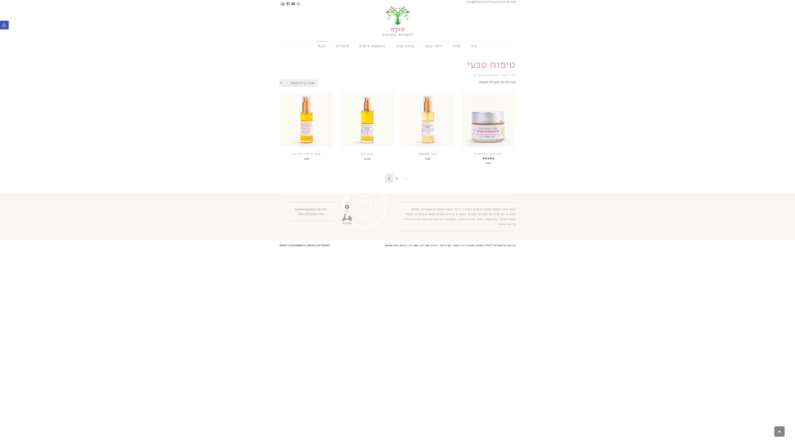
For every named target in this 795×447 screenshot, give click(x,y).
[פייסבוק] (287, 4)
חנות (504, 75)
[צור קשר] (292, 4)
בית (513, 75)
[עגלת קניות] (282, 4)
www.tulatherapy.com (295, 245)
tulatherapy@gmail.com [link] (311, 209)
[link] (347, 206)
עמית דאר (445, 245)
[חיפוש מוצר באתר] (298, 4)
